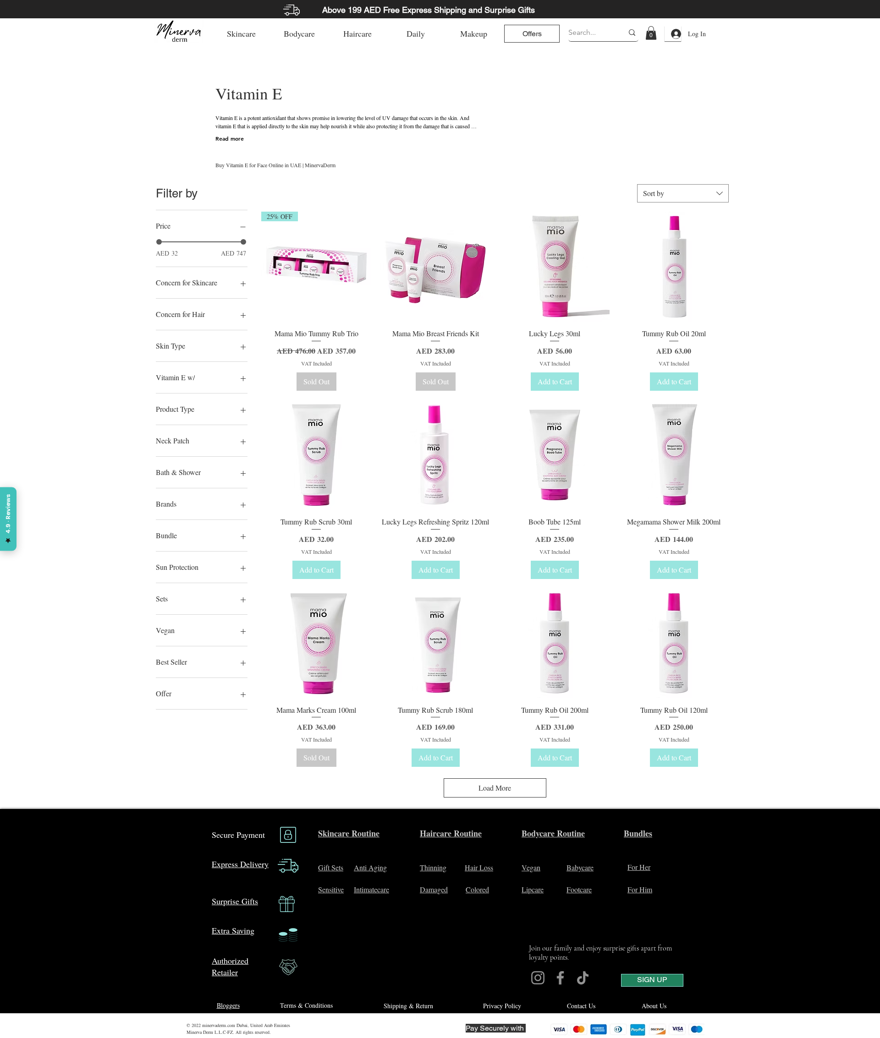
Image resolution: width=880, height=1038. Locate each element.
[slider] (159, 241)
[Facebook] (560, 978)
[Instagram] (538, 978)
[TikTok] (583, 978)
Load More (494, 787)
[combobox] (683, 193)
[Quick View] (435, 267)
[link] (651, 33)
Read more (229, 138)
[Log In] (673, 34)
